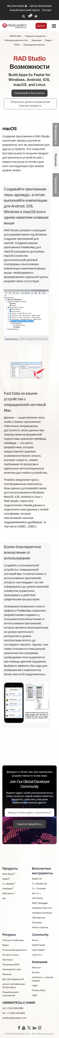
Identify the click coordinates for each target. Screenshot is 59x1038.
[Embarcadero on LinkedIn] (34, 1028)
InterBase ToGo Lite (42, 908)
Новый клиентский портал (25, 10)
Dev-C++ (36, 893)
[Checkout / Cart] (29, 16)
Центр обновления (41, 6)
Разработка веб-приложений (10, 994)
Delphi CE (37, 879)
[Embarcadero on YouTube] (23, 1028)
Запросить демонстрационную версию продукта (30, 104)
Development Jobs (11, 969)
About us (36, 967)
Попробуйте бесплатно (29, 93)
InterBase (7, 888)
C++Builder (8, 883)
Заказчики (36, 40)
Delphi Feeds (38, 945)
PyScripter (37, 922)
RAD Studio (8, 874)
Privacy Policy (38, 990)
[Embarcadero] (14, 25)
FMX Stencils (38, 918)
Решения (56, 159)
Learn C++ (37, 955)
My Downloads (15, 6)
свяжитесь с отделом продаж (42, 979)
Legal (34, 985)
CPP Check (37, 898)
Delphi (6, 878)
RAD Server (9, 893)
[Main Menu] (54, 26)
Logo (34, 995)
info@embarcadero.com (14, 1018)
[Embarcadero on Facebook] (19, 1028)
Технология (56, 185)
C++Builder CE (39, 883)
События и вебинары (13, 940)
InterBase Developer (42, 913)
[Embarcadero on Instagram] (39, 1028)
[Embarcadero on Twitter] (29, 1027)
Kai (4, 898)
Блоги (35, 940)
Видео (48, 40)
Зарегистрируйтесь (29, 824)
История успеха (10, 955)
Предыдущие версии (34, 45)
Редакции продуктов (35, 36)
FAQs (17, 45)
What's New (15, 36)
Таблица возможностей (16, 40)
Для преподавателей (13, 979)
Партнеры (7, 960)
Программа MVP (10, 964)
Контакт (46, 10)
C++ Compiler (39, 888)
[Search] (23, 16)
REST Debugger (40, 903)
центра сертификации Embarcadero (13, 986)
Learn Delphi (38, 950)
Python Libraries (40, 927)
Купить (41, 26)
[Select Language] (36, 16)
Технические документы (14, 950)
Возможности (56, 134)
